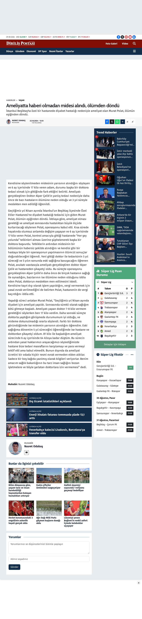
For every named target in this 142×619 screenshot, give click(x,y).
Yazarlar (69, 51)
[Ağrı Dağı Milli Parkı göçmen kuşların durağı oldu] (49, 508)
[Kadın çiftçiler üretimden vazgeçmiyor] (49, 475)
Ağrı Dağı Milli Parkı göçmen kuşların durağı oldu (48, 520)
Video (125, 43)
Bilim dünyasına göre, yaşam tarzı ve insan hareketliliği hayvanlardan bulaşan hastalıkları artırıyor (20, 490)
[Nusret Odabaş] (15, 448)
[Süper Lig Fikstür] (132, 354)
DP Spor (42, 51)
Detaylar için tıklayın (115, 344)
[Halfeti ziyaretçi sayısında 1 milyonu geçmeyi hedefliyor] (76, 475)
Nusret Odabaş (33, 446)
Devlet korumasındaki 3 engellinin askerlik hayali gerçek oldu (21, 520)
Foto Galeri (111, 43)
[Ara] (134, 44)
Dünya (9, 51)
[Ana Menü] (134, 51)
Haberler (10, 100)
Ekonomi (31, 51)
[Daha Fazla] (122, 121)
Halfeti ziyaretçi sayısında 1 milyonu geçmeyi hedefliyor (74, 488)
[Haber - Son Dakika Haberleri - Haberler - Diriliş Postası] (20, 43)
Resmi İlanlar (56, 51)
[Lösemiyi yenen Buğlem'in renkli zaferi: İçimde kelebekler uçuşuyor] (76, 508)
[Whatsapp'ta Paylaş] (117, 121)
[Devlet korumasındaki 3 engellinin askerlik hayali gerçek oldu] (21, 508)
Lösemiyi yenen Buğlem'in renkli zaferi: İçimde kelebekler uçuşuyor (76, 521)
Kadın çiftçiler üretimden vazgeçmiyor (48, 486)
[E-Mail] (26, 452)
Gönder (14, 567)
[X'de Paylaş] (112, 121)
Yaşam (21, 100)
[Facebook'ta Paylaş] (107, 121)
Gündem (19, 51)
